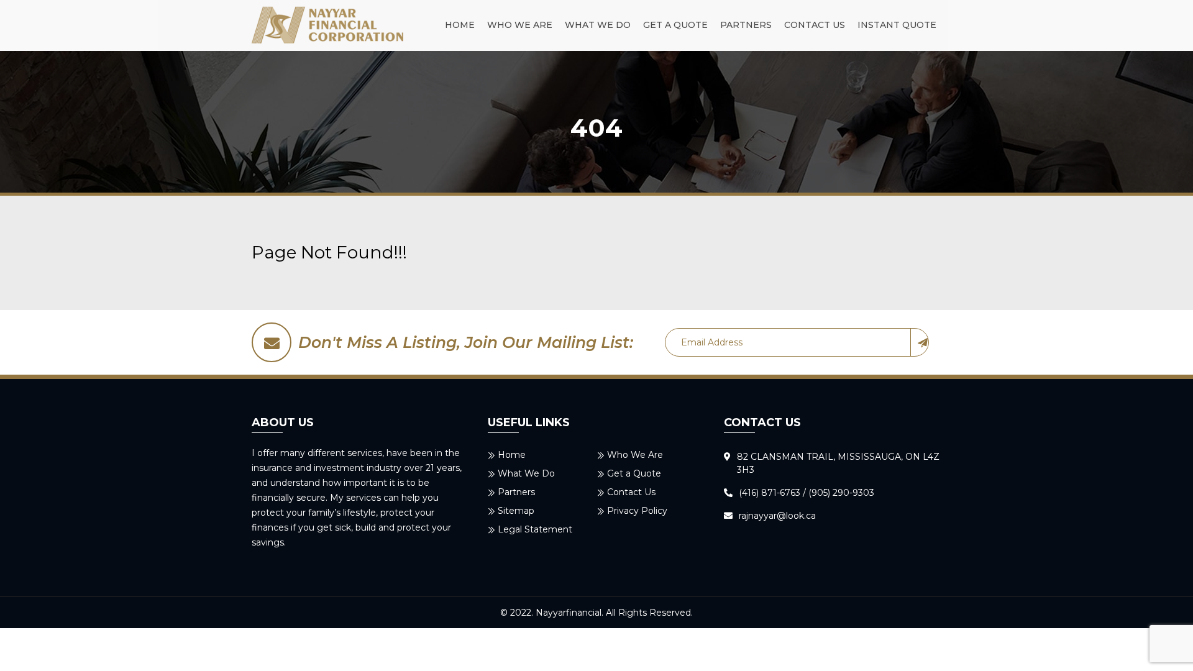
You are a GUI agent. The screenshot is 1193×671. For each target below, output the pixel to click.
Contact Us (814, 24)
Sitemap (516, 510)
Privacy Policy (637, 510)
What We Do (598, 24)
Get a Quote (675, 24)
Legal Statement (535, 529)
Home (460, 24)
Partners (746, 24)
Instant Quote (896, 24)
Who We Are (519, 24)
